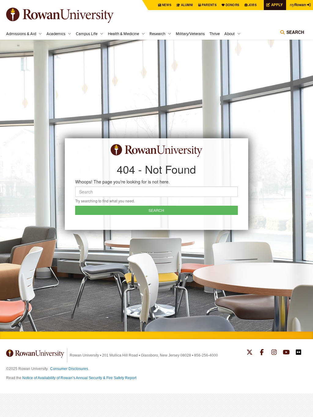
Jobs (252, 5)
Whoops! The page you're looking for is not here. (122, 182)
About (229, 33)
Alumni (187, 5)
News (166, 5)
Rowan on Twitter (249, 352)
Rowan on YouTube (286, 352)
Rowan (298, 4)
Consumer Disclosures (69, 369)
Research (157, 33)
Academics (55, 33)
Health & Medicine (123, 33)
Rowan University (68, 15)
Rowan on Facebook (262, 352)
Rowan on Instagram (274, 352)
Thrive (214, 33)
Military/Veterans (190, 33)
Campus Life (87, 33)
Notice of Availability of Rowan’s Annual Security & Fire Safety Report (79, 378)
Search (295, 32)
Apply (277, 4)
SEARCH (156, 210)
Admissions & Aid (21, 33)
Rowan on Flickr (298, 352)
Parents (209, 5)
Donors (233, 5)
